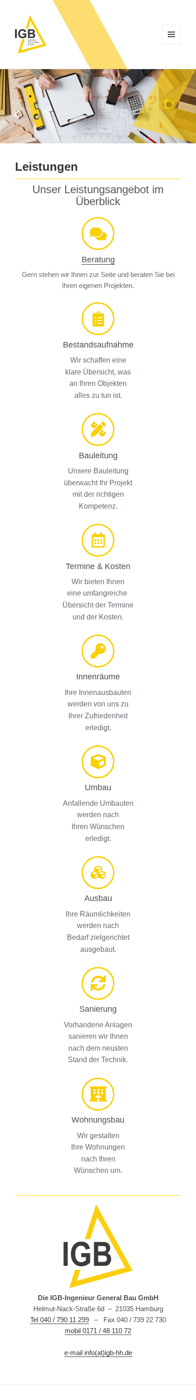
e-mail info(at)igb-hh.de (98, 1353)
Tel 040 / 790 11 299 (59, 1320)
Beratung (98, 259)
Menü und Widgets (171, 43)
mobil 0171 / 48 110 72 (98, 1331)
